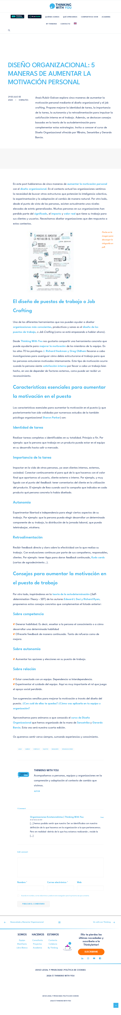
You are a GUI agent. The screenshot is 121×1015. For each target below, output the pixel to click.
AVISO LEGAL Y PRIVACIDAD (49, 970)
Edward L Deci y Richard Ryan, (82, 599)
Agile (20, 749)
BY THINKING (51, 24)
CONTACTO (65, 24)
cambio (27, 749)
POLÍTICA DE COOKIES (75, 970)
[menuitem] (17, 15)
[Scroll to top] (115, 1005)
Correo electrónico (57, 882)
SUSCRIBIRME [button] (91, 952)
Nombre (22, 882)
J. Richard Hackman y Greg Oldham (64, 351)
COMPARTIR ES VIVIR (89, 17)
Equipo (22, 940)
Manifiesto (22, 944)
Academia (37, 948)
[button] (9, 30)
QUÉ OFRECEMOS (70, 17)
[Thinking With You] (60, 6)
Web (79, 882)
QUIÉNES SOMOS (52, 17)
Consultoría (37, 940)
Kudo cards (98, 557)
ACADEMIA (106, 17)
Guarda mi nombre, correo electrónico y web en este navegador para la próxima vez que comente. (55, 896)
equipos (45, 749)
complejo (36, 749)
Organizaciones (67, 749)
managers (55, 749)
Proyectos (37, 944)
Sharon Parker (51, 417)
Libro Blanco (22, 948)
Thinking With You (32, 341)
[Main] (60, 922)
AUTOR (37, 791)
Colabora (53, 944)
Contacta (52, 940)
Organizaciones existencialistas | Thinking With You (57, 817)
